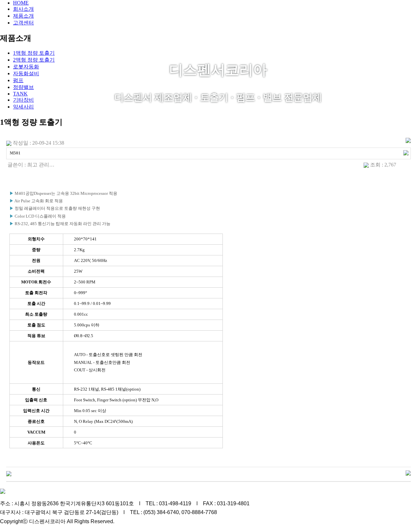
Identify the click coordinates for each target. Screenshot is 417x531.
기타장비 (23, 100)
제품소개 (23, 16)
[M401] (8, 473)
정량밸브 (23, 87)
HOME (21, 3)
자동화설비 (26, 73)
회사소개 (23, 9)
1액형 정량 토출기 (34, 53)
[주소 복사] (406, 152)
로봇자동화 (26, 66)
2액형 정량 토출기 (34, 60)
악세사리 (23, 106)
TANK (20, 93)
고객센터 (23, 22)
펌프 (18, 80)
